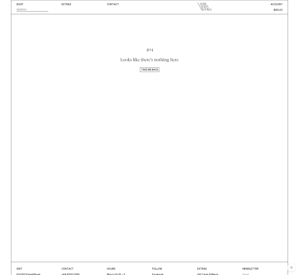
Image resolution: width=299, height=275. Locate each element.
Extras (66, 4)
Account (277, 4)
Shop (19, 4)
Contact (113, 4)
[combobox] (32, 9)
